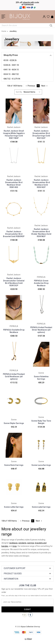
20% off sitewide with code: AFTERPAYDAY (27, 3)
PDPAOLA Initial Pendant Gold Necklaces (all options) (14, 376)
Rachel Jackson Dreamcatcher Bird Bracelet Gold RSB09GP (13, 233)
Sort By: (19, 92)
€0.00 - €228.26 (10, 60)
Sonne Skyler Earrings (14, 423)
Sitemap (37, 627)
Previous (31, 86)
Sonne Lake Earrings (41, 507)
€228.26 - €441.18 (11, 65)
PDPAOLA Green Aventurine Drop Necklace (41, 283)
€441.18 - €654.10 (11, 70)
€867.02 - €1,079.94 (12, 79)
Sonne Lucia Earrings (41, 465)
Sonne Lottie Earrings (13, 507)
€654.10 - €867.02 (11, 74)
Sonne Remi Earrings (13, 465)
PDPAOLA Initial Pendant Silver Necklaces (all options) (41, 329)
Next (43, 86)
